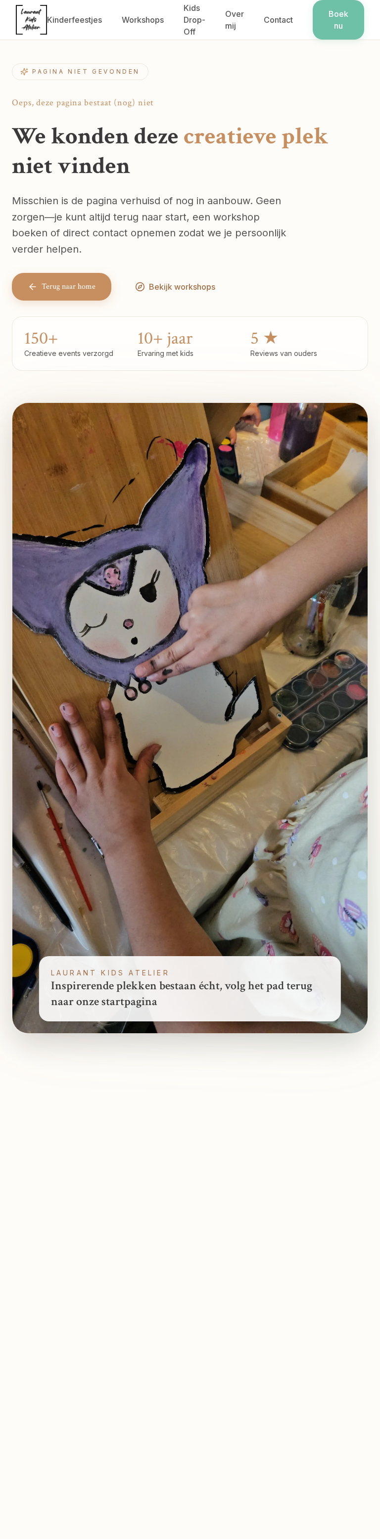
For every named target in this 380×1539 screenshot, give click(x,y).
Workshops (143, 20)
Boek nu (338, 20)
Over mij (234, 20)
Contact (278, 20)
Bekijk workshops (182, 287)
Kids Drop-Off (194, 20)
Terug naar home (68, 286)
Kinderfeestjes (74, 20)
